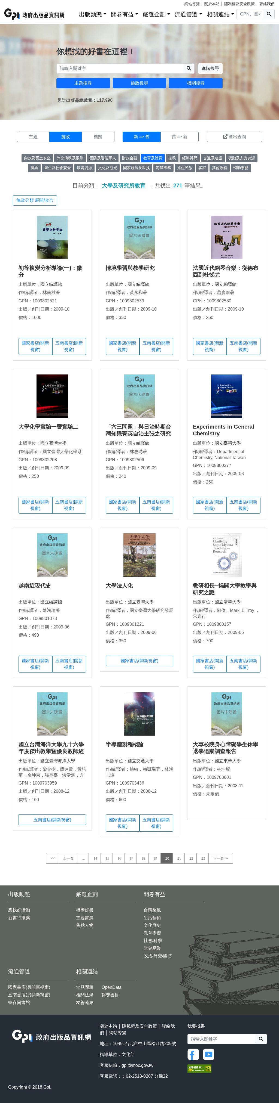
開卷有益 (122, 14)
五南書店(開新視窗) (69, 346)
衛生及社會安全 (57, 168)
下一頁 (218, 858)
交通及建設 (212, 158)
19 (155, 858)
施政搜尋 (139, 83)
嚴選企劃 (154, 14)
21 (179, 858)
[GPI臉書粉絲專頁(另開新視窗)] (194, 1054)
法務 (172, 158)
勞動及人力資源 (241, 158)
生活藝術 (152, 917)
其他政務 (219, 168)
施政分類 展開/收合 (34, 200)
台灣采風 (152, 910)
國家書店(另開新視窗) (29, 987)
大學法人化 (119, 585)
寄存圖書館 (19, 1002)
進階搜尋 (210, 68)
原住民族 (184, 168)
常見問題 (84, 987)
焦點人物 (84, 925)
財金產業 (152, 948)
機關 (98, 136)
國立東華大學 (228, 760)
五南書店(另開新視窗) (29, 995)
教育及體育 (152, 158)
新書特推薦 (19, 917)
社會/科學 (153, 940)
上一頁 (68, 858)
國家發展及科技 (136, 168)
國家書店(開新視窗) (35, 346)
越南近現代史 (35, 585)
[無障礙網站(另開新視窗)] (199, 1068)
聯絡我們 (267, 4)
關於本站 (212, 4)
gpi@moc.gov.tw (137, 1065)
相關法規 (84, 995)
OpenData (112, 987)
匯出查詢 (237, 136)
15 (107, 858)
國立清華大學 (228, 602)
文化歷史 (152, 925)
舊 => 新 (179, 136)
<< (53, 858)
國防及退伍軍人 (102, 158)
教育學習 (152, 933)
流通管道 (186, 14)
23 (203, 858)
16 (119, 858)
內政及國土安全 (37, 158)
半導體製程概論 (125, 744)
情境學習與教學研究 (130, 268)
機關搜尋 (196, 83)
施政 (65, 136)
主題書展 (84, 917)
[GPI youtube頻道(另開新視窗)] (210, 1054)
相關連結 (218, 14)
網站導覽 (192, 4)
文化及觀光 (107, 168)
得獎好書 (84, 910)
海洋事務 (163, 168)
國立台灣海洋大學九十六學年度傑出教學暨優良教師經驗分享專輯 (51, 751)
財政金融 (129, 158)
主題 (33, 136)
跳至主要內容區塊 (15, 3)
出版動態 (90, 14)
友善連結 (84, 1002)
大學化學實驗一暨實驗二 (48, 427)
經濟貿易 (189, 158)
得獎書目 (110, 995)
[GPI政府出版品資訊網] (34, 14)
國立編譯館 (51, 284)
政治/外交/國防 (158, 955)
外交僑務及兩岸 (70, 158)
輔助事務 (240, 168)
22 (191, 858)
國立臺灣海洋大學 (57, 760)
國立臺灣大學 (53, 443)
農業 (34, 168)
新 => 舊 (142, 136)
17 (131, 858)
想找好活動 (19, 910)
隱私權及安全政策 (239, 4)
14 (95, 858)
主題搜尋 (83, 83)
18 (143, 858)
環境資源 (84, 168)
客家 (202, 168)
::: (73, 13)
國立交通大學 (141, 760)
